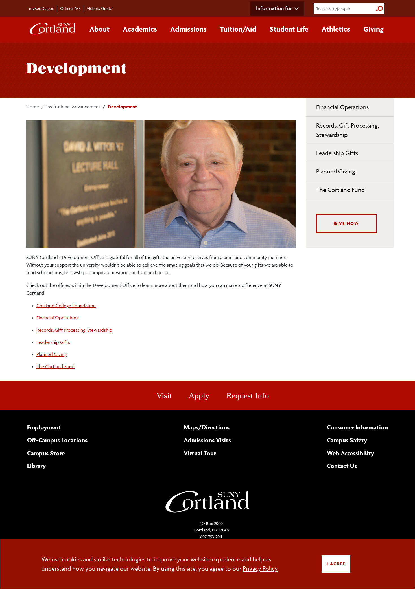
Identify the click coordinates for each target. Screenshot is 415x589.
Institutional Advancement (73, 106)
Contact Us (342, 466)
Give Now (346, 223)
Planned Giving (51, 354)
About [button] (99, 29)
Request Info (247, 395)
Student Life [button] (289, 29)
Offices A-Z (70, 8)
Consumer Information (357, 427)
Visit (164, 395)
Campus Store (46, 453)
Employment (44, 427)
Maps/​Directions (207, 427)
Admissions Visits (207, 440)
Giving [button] (373, 29)
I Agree (336, 563)
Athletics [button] (336, 29)
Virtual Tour (200, 453)
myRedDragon (41, 8)
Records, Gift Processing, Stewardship (74, 330)
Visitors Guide (99, 8)
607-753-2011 (211, 536)
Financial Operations (57, 317)
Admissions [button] (188, 29)
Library (36, 466)
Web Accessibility (350, 453)
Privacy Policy (260, 568)
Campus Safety (347, 440)
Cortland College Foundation (66, 305)
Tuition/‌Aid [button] (238, 29)
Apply (199, 395)
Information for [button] (274, 8)
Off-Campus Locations (57, 440)
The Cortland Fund (55, 366)
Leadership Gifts (53, 342)
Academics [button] (140, 29)
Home (32, 106)
